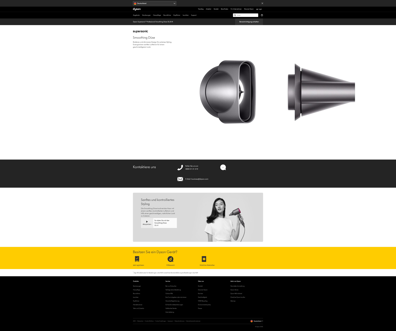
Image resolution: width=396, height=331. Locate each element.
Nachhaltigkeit (202, 297)
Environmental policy (204, 305)
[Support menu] (197, 15)
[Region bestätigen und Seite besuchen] (262, 3)
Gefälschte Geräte (171, 308)
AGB (134, 321)
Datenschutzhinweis (179, 321)
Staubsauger (146, 15)
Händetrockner (137, 305)
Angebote (136, 15)
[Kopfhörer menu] (181, 15)
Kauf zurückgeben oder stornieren (176, 297)
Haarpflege (157, 15)
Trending (200, 9)
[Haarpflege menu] (162, 15)
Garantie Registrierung (172, 301)
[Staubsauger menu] (152, 15)
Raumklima (167, 15)
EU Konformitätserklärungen (174, 305)
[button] (159, 223)
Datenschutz (140, 321)
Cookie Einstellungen (160, 321)
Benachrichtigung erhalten (249, 22)
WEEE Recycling (202, 301)
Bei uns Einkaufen (171, 286)
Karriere (200, 293)
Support (193, 15)
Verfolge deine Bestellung (173, 290)
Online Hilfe (169, 293)
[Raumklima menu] (172, 15)
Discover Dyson (249, 9)
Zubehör (208, 9)
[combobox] (154, 3)
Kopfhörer (176, 15)
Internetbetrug (170, 312)
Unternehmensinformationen (193, 321)
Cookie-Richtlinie (149, 321)
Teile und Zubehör (138, 308)
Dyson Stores (234, 290)
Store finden (224, 9)
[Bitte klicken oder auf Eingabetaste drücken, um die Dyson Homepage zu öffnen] (137, 9)
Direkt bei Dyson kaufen (237, 297)
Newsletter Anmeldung (237, 286)
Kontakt (216, 9)
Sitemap (232, 301)
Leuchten (186, 15)
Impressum (170, 321)
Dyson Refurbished (236, 293)
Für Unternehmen (236, 9)
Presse (200, 308)
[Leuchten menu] (190, 15)
